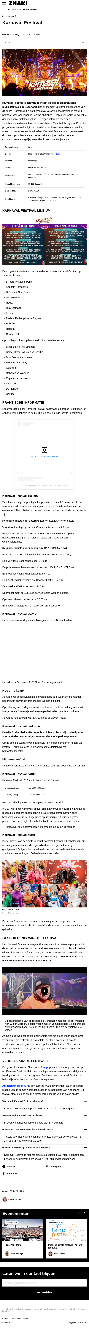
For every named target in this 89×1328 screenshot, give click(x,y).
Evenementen (16, 9)
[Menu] (4, 3)
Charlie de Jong (15, 1199)
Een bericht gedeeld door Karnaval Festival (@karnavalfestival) (44, 486)
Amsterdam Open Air (15, 1085)
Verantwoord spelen (20, 1318)
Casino (5, 1318)
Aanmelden (44, 1292)
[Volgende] (84, 1213)
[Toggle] (85, 1101)
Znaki (4, 9)
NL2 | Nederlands (80, 1323)
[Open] (83, 43)
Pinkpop (46, 1067)
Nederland (55, 154)
